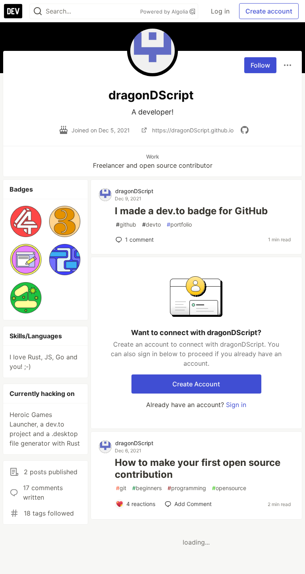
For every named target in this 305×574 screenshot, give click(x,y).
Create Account (196, 384)
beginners (147, 488)
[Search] (38, 11)
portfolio (179, 224)
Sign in (236, 405)
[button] (26, 221)
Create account (268, 11)
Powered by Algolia (164, 11)
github (126, 224)
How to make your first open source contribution (197, 468)
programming (187, 488)
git (121, 488)
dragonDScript (134, 191)
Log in (220, 11)
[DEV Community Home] (13, 11)
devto (151, 224)
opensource (229, 488)
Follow (260, 65)
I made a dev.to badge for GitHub (191, 211)
